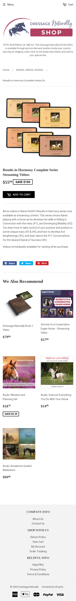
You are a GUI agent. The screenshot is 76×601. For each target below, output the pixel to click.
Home (6, 70)
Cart (70, 4)
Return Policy (38, 537)
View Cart (38, 541)
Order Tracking (38, 551)
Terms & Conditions (38, 574)
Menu (10, 4)
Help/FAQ (38, 564)
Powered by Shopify (52, 586)
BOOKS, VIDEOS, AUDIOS (29, 70)
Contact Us (38, 523)
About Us (38, 518)
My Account (38, 546)
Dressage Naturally (28, 586)
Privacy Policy (38, 569)
